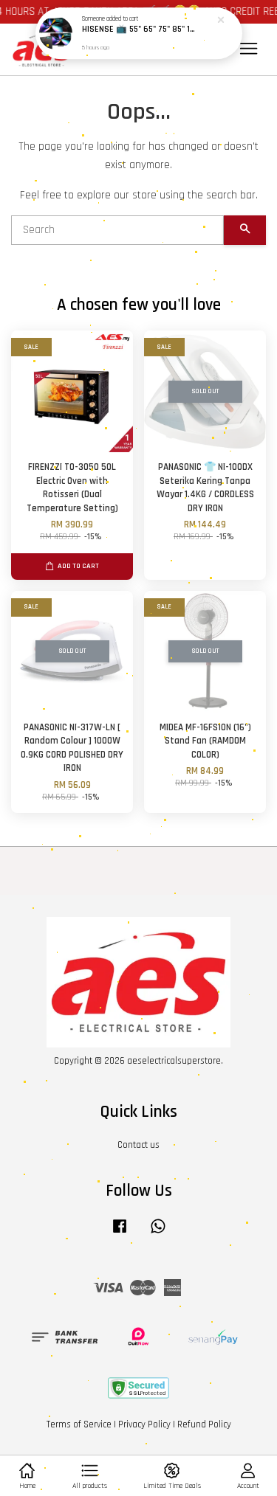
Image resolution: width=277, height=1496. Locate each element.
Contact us (138, 1145)
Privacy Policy (144, 1424)
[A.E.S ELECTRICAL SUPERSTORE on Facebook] (119, 1233)
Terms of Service (79, 1424)
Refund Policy (204, 1424)
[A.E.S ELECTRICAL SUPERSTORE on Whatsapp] (158, 1233)
